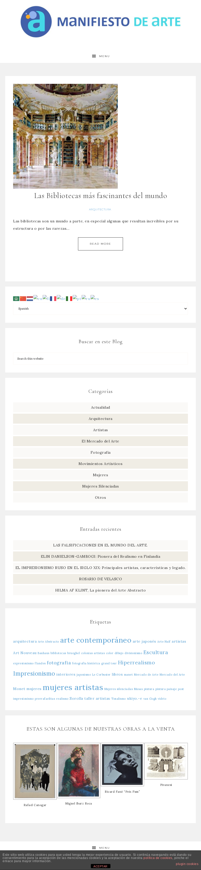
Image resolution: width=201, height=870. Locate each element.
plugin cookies (187, 864)
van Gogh (150, 699)
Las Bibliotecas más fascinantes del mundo (100, 195)
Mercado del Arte (172, 674)
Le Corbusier (101, 674)
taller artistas (97, 698)
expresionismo (23, 663)
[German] (61, 298)
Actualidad (100, 407)
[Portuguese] (77, 298)
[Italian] (69, 298)
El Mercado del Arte (100, 441)
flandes (40, 663)
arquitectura (25, 641)
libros (117, 674)
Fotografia (101, 452)
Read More (100, 243)
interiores (65, 674)
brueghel (73, 653)
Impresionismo (34, 673)
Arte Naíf (164, 641)
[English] (38, 298)
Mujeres (100, 475)
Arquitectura (100, 209)
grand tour (109, 663)
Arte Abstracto (48, 641)
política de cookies (157, 858)
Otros (100, 497)
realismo (62, 699)
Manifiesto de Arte (100, 21)
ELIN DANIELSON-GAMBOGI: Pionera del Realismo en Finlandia (100, 556)
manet (128, 674)
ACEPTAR (100, 866)
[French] (53, 298)
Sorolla (76, 698)
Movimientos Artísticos (100, 463)
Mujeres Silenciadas (100, 486)
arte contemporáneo (95, 640)
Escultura (155, 652)
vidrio (162, 699)
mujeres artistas (73, 687)
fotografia (59, 663)
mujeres (34, 688)
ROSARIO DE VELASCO (100, 579)
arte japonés (144, 641)
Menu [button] (104, 56)
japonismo (84, 674)
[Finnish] (46, 298)
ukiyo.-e (134, 698)
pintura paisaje (166, 689)
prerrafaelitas (45, 699)
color (110, 653)
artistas (179, 641)
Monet (19, 688)
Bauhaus (43, 653)
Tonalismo (118, 699)
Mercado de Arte (146, 674)
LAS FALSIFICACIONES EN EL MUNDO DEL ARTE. (100, 545)
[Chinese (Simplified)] (23, 298)
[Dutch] (30, 298)
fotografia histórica (86, 663)
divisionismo (133, 653)
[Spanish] (95, 298)
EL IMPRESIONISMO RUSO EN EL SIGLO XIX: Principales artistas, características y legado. (100, 567)
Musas (138, 689)
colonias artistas (93, 653)
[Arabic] (16, 298)
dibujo (119, 653)
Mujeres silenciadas (118, 689)
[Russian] (86, 298)
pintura (149, 689)
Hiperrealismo (136, 662)
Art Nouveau (25, 652)
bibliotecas (58, 653)
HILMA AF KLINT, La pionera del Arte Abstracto (100, 590)
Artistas (100, 430)
